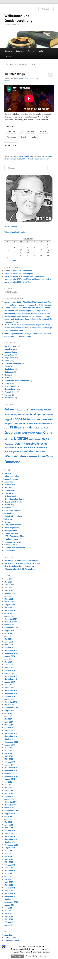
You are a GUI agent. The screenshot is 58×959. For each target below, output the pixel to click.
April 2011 (8, 916)
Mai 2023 (8, 607)
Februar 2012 (9, 887)
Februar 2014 (9, 830)
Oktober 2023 (9, 601)
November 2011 (10, 896)
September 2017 (11, 707)
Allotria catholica (11, 476)
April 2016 (8, 756)
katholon (8, 519)
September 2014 (11, 810)
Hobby (7, 375)
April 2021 (8, 641)
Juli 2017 (8, 713)
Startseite (8, 51)
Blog (51, 414)
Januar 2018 (9, 699)
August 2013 (9, 847)
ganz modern (26, 427)
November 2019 (10, 679)
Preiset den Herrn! (12, 533)
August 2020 (9, 656)
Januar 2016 (9, 765)
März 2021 (8, 644)
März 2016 (8, 759)
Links (41, 51)
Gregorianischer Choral (14, 499)
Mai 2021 (8, 639)
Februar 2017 (9, 727)
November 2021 (10, 621)
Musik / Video (23, 156)
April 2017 (8, 722)
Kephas (7, 522)
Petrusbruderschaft (36, 443)
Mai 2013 (8, 856)
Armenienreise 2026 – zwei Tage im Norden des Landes (27, 279)
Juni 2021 (8, 636)
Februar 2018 (9, 696)
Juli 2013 (8, 850)
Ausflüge (35, 414)
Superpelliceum (11, 544)
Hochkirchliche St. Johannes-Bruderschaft (22, 563)
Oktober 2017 (9, 704)
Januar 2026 (9, 584)
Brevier (32, 420)
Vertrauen (40, 451)
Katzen (39, 432)
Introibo (7, 507)
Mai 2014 (8, 822)
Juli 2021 (8, 633)
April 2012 (8, 882)
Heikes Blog (9, 504)
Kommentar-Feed (11, 940)
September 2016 (11, 742)
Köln (11, 439)
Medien (31, 439)
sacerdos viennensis (13, 542)
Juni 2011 (8, 910)
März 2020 (8, 667)
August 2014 (9, 813)
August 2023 (9, 604)
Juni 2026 (8, 579)
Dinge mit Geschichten (14, 423)
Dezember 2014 (10, 802)
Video (24, 159)
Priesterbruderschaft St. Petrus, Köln (19, 569)
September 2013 (11, 845)
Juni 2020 (8, 659)
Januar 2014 (9, 833)
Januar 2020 (9, 673)
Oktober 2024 (9, 593)
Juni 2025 (8, 587)
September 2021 (11, 627)
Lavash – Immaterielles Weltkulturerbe (35, 305)
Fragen (7, 366)
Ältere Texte (45, 456)
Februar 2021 (9, 647)
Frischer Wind (10, 493)
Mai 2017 (8, 719)
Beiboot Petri (9, 484)
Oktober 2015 (9, 773)
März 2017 (8, 724)
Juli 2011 (8, 907)
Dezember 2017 (10, 702)
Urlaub (31, 451)
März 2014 (8, 827)
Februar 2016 (9, 762)
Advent (10, 409)
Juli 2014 (8, 816)
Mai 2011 (8, 913)
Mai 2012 (8, 879)
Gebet (8, 432)
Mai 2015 (8, 787)
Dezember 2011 (10, 893)
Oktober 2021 (9, 624)
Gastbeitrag (9, 369)
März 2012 (8, 885)
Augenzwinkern (10, 352)
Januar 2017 (9, 730)
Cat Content (41, 419)
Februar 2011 (9, 922)
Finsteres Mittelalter (12, 363)
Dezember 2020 (10, 650)
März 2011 (8, 919)
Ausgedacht (9, 354)
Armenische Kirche (40, 409)
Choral (49, 419)
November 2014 (10, 804)
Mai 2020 (8, 661)
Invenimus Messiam (12, 510)
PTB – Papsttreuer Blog (14, 536)
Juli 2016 (8, 747)
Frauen (6, 428)
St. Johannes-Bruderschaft (33, 447)
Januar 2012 (9, 890)
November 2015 (10, 770)
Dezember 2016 (10, 733)
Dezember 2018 (10, 690)
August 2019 (9, 682)
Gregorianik (28, 432)
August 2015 (9, 779)
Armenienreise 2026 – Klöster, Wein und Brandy (24, 276)
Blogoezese (9, 357)
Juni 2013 (8, 853)
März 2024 (8, 599)
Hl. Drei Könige (10, 159)
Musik (19, 159)
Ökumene (12, 461)
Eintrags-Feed (10, 937)
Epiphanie (48, 156)
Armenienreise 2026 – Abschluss (18, 270)
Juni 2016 (8, 750)
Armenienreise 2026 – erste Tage (17, 282)
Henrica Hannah (10, 226)
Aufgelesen (9, 349)
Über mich (31, 51)
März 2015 (8, 793)
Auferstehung (10, 414)
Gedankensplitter (11, 496)
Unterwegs (8, 397)
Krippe (6, 439)
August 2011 (9, 905)
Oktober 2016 (9, 739)
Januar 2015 (9, 799)
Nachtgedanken (10, 530)
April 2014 (8, 824)
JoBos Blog (9, 513)
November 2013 (10, 839)
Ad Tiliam (8, 473)
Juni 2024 (8, 596)
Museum (38, 439)
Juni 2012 (8, 876)
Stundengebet (11, 451)
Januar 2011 (9, 925)
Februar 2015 (9, 796)
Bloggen (7, 420)
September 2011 (11, 902)
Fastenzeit (29, 424)
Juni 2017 (8, 716)
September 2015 (11, 776)
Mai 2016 (8, 753)
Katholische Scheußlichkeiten (16, 380)
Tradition (23, 451)
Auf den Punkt (10, 346)
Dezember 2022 (10, 610)
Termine (7, 395)
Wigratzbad (32, 456)
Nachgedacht (9, 389)
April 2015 (8, 790)
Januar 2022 (9, 616)
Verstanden (17, 956)
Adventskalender (23, 410)
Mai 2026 (8, 581)
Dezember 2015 (10, 767)
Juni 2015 (8, 784)
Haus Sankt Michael (12, 501)
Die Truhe (8, 487)
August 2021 (9, 630)
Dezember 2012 (10, 870)
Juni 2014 (8, 819)
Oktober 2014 (9, 807)
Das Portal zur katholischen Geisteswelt (21, 560)
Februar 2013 (9, 865)
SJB (17, 447)
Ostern (19, 443)
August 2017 (9, 710)
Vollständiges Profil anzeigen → (16, 232)
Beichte (45, 414)
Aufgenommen (25, 336)
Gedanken (20, 51)
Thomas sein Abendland (14, 547)
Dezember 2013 (10, 836)
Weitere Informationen (36, 956)
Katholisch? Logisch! (13, 516)
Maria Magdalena (11, 527)
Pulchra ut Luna (11, 539)
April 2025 (8, 590)
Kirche (47, 432)
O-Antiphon (9, 444)
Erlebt (6, 360)
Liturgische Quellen (12, 524)
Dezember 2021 (10, 619)
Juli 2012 (8, 873)
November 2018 (10, 693)
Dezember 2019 (10, 676)
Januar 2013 (9, 867)
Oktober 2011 (9, 899)
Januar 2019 (9, 687)
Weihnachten (15, 456)
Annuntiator (9, 481)
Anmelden (8, 935)
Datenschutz (9, 56)
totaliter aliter (10, 550)
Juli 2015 (8, 782)
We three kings (14, 74)
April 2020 (8, 664)
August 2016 (9, 744)
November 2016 (10, 736)
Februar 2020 (9, 670)
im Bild (7, 377)
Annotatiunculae (11, 479)
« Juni (13, 260)
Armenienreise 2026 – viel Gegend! (18, 273)
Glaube (17, 432)
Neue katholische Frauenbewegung (19, 566)
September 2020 (11, 653)
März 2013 (8, 862)
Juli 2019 (8, 684)
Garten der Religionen (43, 428)
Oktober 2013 (9, 842)
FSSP (13, 427)
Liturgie (7, 383)
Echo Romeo (9, 490)
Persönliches (9, 392)
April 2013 (8, 859)
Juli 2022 (8, 613)
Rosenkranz (9, 447)
